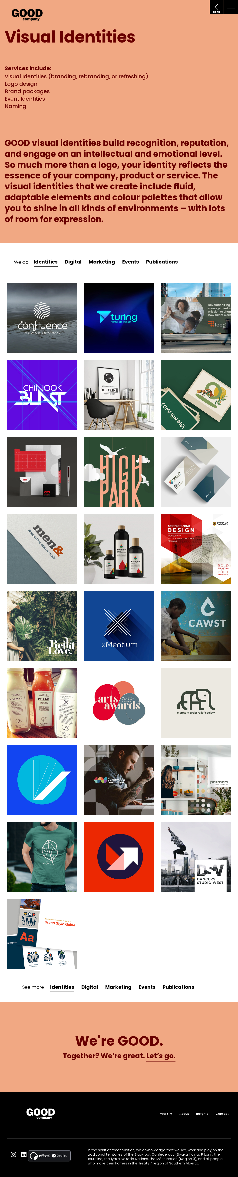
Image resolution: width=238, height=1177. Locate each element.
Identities (46, 261)
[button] (231, 7)
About (184, 1113)
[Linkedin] (24, 1154)
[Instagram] (13, 1154)
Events (130, 261)
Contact (222, 1113)
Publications (162, 261)
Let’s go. (160, 1056)
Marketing (102, 261)
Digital (73, 261)
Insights (202, 1113)
